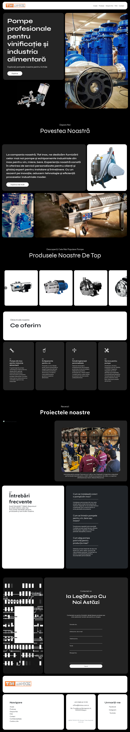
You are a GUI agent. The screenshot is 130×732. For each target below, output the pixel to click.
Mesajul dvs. (73, 651)
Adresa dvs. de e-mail (76, 630)
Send (86, 664)
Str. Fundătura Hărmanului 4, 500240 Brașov (80, 707)
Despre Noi (109, 6)
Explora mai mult (17, 184)
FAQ (116, 6)
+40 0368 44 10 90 (81, 700)
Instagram (112, 708)
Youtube (113, 711)
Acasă (95, 6)
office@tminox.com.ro (81, 703)
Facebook (112, 705)
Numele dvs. (73, 622)
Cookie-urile (14, 719)
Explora (15, 73)
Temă (71, 644)
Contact (121, 6)
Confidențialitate (16, 717)
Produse (101, 6)
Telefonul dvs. (74, 637)
